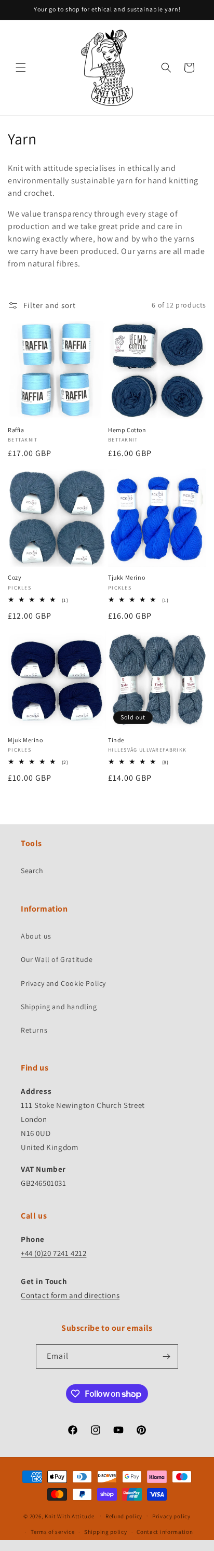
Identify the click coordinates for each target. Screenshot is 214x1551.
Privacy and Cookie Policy (63, 983)
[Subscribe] (166, 1356)
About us (36, 936)
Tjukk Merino (126, 577)
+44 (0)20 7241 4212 (53, 1253)
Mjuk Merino (25, 740)
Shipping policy (105, 1531)
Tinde (116, 740)
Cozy (14, 577)
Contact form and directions (70, 1295)
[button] (20, 67)
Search (32, 870)
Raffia (16, 430)
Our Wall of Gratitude (57, 959)
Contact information (165, 1531)
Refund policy (123, 1516)
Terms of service (52, 1531)
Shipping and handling (59, 1006)
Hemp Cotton (127, 430)
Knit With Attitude (70, 1515)
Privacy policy (171, 1516)
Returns (34, 1030)
